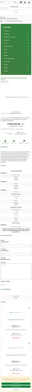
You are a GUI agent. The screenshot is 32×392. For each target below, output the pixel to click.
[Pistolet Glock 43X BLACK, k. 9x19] (16, 348)
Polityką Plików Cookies (6, 379)
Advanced (16, 11)
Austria (16, 177)
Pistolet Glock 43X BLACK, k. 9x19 (16, 355)
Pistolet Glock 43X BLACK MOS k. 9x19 (13, 21)
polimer (16, 202)
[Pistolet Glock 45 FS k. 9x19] (16, 312)
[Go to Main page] (1, 21)
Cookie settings (16, 389)
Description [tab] (5, 143)
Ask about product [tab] (24, 143)
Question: (5, 258)
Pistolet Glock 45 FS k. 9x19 (16, 319)
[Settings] (25, 2)
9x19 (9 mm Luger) (16, 194)
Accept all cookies (16, 383)
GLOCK (16, 185)
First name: (4, 250)
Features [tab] (13, 143)
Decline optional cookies (16, 386)
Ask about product (19, 129)
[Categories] (29, 2)
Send (3, 284)
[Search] (29, 8)
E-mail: (4, 241)
